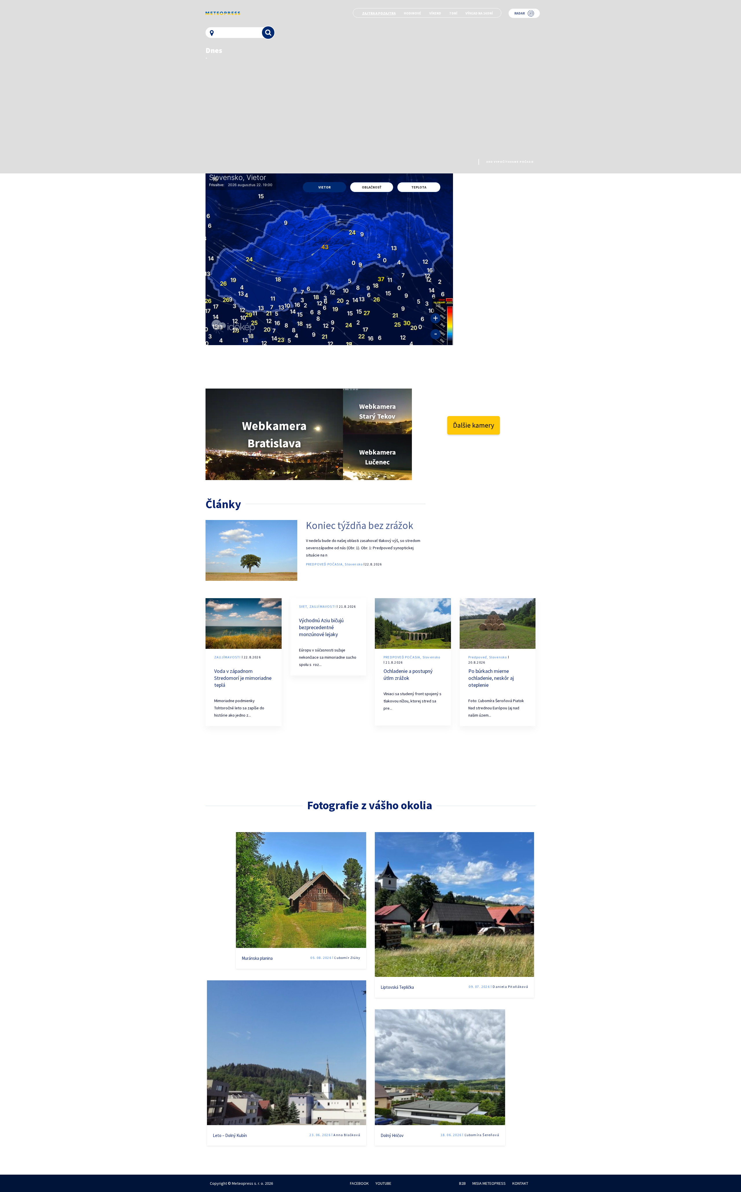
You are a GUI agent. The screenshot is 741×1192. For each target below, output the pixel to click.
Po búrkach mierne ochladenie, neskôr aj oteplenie (491, 678)
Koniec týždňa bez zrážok (359, 525)
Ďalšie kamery (473, 425)
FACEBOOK (359, 1183)
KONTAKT (520, 1183)
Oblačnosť (371, 187)
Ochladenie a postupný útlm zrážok (408, 674)
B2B (462, 1183)
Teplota (418, 187)
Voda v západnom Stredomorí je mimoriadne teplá (243, 678)
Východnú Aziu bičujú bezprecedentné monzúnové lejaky (321, 627)
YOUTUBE (383, 1183)
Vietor (324, 187)
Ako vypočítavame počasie (510, 162)
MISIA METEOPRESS (489, 1183)
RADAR (519, 13)
